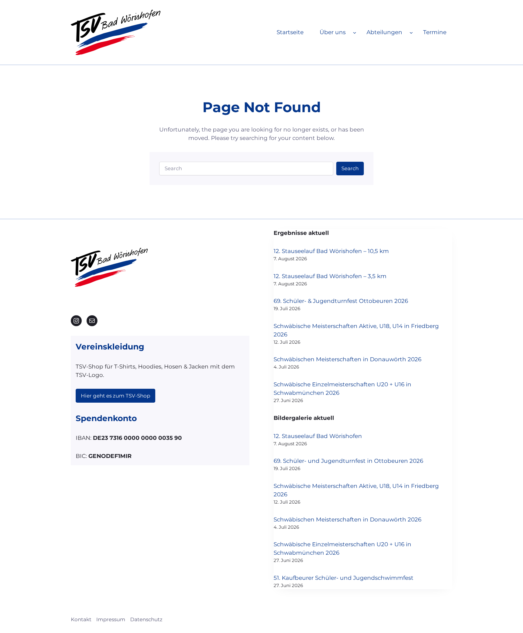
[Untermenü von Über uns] (354, 32)
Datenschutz (146, 619)
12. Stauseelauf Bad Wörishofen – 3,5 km (330, 276)
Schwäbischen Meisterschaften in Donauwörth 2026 (347, 359)
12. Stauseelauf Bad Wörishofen (318, 436)
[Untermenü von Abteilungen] (411, 32)
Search (350, 168)
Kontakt (81, 619)
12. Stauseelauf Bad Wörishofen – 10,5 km (331, 251)
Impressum (110, 619)
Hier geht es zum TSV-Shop (115, 396)
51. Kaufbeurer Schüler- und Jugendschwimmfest (343, 577)
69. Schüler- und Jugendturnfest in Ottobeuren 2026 (348, 460)
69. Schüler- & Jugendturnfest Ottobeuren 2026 (341, 300)
